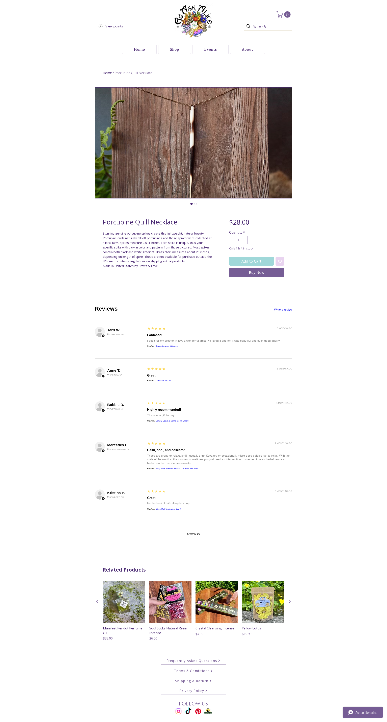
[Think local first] (208, 711)
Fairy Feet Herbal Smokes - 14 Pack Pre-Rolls (177, 468)
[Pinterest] (198, 711)
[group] (193, 613)
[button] (284, 14)
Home (107, 73)
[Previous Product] (97, 601)
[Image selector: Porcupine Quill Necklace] (191, 204)
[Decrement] (232, 240)
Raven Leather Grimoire (167, 346)
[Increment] (244, 240)
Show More (193, 533)
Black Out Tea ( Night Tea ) (168, 509)
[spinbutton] (238, 240)
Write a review (283, 309)
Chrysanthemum (163, 380)
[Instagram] (178, 711)
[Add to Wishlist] (280, 261)
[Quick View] (124, 602)
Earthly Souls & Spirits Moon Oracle (172, 421)
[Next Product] (289, 601)
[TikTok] (188, 711)
